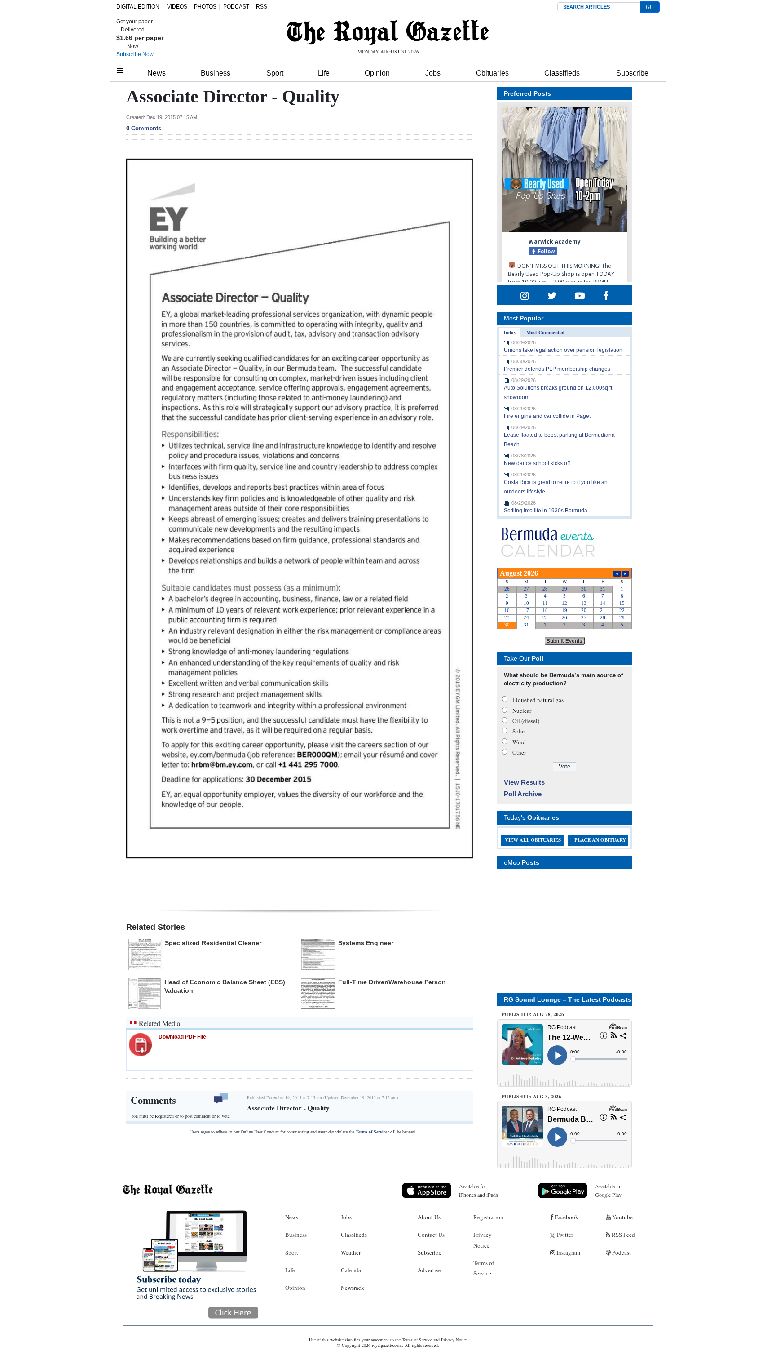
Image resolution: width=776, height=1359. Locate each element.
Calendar (352, 1270)
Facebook (565, 1217)
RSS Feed (622, 1234)
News (156, 73)
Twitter (564, 1234)
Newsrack (352, 1288)
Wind (519, 742)
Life (324, 73)
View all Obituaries (533, 840)
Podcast (621, 1252)
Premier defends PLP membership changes (557, 369)
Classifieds (562, 73)
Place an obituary (600, 840)
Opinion (377, 73)
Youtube (622, 1217)
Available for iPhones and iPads (478, 1190)
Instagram (567, 1252)
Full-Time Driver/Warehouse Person (392, 982)
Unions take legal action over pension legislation (563, 350)
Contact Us (431, 1234)
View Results (524, 782)
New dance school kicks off (537, 463)
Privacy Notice (482, 1239)
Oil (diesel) (525, 721)
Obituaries (492, 73)
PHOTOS (205, 7)
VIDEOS (177, 7)
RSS (261, 7)
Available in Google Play (608, 1190)
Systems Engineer (365, 942)
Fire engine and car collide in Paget (547, 416)
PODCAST (236, 7)
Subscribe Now (135, 54)
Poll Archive (523, 794)
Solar (518, 731)
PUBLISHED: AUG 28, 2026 (533, 1014)
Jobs (433, 73)
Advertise (429, 1270)
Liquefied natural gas (538, 700)
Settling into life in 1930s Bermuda (545, 510)
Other (519, 752)
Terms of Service (371, 1131)
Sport (274, 73)
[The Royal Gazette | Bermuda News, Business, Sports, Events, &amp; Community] (388, 32)
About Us (429, 1217)
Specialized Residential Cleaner (213, 942)
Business (215, 73)
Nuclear (521, 710)
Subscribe (632, 73)
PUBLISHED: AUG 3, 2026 (531, 1096)
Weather (351, 1252)
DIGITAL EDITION (137, 7)
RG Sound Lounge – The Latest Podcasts (567, 999)
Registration (488, 1217)
